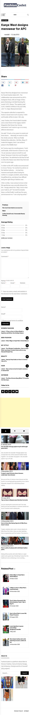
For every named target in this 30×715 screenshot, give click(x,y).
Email (13, 283)
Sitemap (26, 711)
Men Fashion (5, 20)
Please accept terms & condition (12, 320)
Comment (5, 256)
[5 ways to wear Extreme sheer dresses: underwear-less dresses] (15, 466)
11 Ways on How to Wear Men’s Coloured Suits (18, 588)
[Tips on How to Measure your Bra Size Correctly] (15, 493)
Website (22, 283)
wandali (6, 34)
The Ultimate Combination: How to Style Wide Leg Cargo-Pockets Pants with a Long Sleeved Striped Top (14, 350)
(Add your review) (6, 238)
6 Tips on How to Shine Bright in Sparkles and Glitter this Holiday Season (12, 332)
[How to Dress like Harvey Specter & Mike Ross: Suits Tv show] (15, 516)
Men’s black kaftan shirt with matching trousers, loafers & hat (18, 640)
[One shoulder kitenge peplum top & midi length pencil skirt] (15, 439)
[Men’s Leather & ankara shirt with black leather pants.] (15, 541)
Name (3, 283)
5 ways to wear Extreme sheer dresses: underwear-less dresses (12, 474)
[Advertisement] (15, 412)
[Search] (28, 15)
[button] (15, 15)
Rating (3, 281)
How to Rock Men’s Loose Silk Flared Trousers (18, 614)
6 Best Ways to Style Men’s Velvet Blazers (17, 340)
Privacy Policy (18, 711)
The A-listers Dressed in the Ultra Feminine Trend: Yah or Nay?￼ (18, 602)
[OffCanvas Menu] (5, 15)
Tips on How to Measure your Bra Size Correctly (14, 500)
